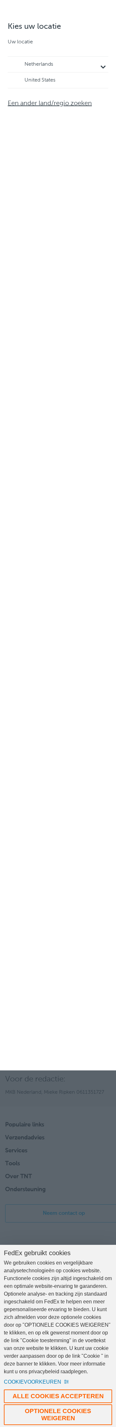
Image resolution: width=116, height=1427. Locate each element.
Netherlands (38, 64)
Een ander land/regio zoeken (50, 103)
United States (39, 80)
